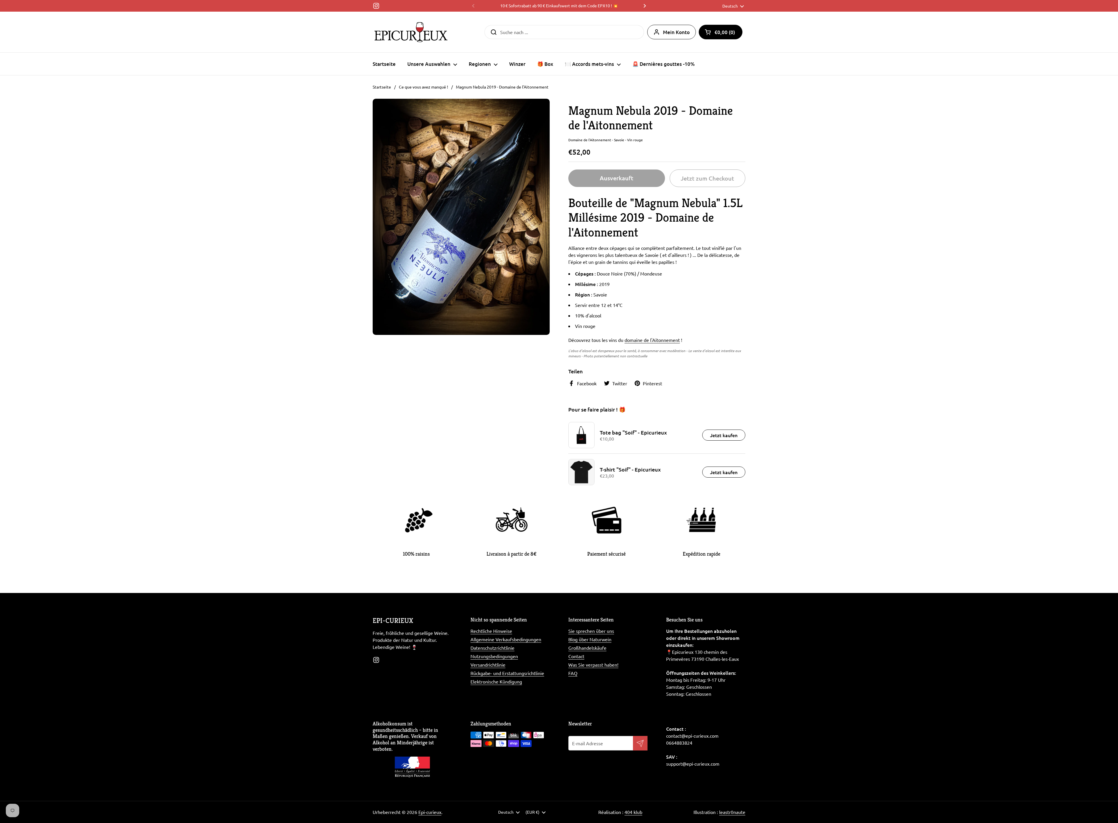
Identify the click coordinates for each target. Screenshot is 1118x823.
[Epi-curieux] (411, 32)
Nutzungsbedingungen (494, 656)
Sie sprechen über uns (591, 631)
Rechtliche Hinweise (491, 631)
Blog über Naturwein (589, 639)
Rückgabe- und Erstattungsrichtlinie (507, 673)
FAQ (572, 673)
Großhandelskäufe (587, 648)
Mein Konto (676, 32)
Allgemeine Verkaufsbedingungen (505, 639)
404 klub (633, 812)
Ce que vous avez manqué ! (423, 86)
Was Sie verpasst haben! (593, 664)
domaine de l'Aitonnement (652, 340)
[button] (720, 32)
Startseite (382, 86)
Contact (576, 656)
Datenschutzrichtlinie (492, 648)
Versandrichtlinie (487, 664)
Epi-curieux (429, 812)
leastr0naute (732, 812)
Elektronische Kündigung (496, 681)
